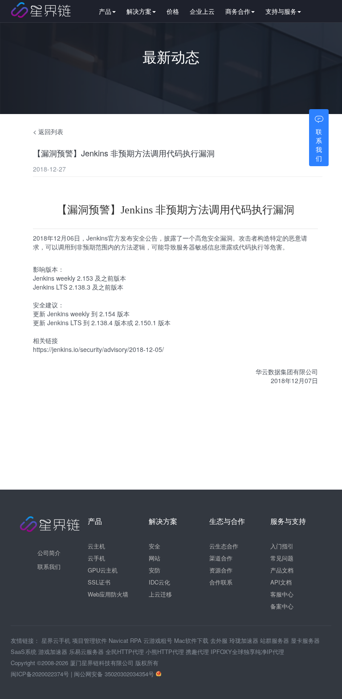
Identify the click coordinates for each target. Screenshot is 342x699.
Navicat (119, 640)
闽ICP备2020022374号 (40, 674)
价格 (173, 11)
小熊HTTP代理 (166, 651)
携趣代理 (198, 651)
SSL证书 (99, 582)
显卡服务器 (305, 640)
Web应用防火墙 (108, 594)
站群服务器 (275, 640)
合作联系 (220, 582)
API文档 (281, 582)
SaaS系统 (24, 651)
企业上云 (202, 11)
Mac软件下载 (192, 640)
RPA (136, 640)
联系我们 (49, 566)
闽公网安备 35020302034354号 (115, 674)
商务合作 (237, 11)
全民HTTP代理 (126, 651)
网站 (154, 558)
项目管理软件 (90, 640)
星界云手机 (56, 640)
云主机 (96, 546)
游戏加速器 (53, 651)
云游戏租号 (158, 640)
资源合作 (220, 570)
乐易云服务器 (87, 651)
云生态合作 (223, 546)
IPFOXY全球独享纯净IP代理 (247, 651)
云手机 (96, 558)
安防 (154, 570)
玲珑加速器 (244, 640)
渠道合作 (220, 558)
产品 (105, 11)
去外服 (219, 640)
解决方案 (138, 11)
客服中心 (281, 594)
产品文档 (281, 570)
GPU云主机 (103, 570)
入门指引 (281, 546)
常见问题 (281, 558)
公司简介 (49, 552)
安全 (154, 546)
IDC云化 (159, 582)
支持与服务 (281, 11)
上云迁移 (160, 594)
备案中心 (281, 606)
